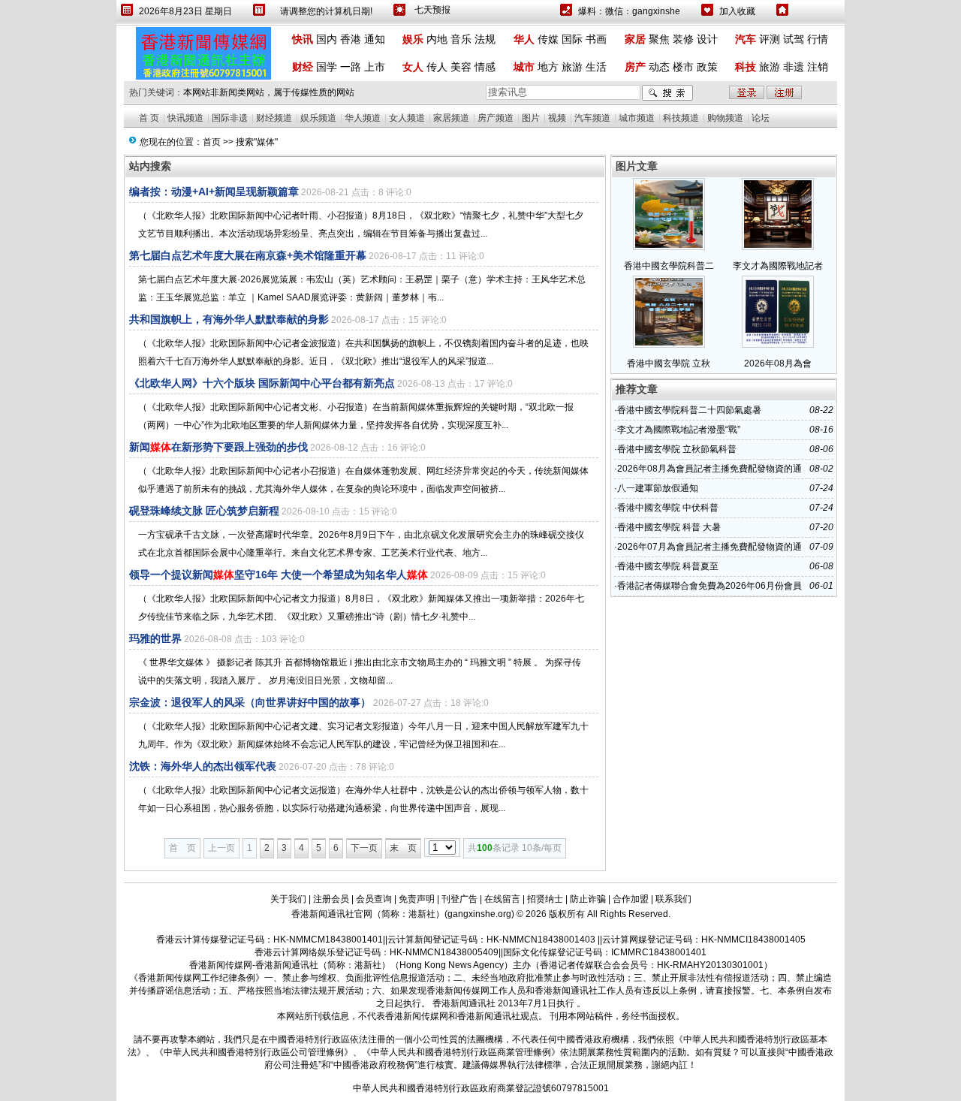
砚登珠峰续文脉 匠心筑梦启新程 (204, 511)
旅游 (572, 67)
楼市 (683, 67)
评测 (769, 39)
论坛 (761, 118)
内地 (436, 39)
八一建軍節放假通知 (657, 488)
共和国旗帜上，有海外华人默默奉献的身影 (229, 319)
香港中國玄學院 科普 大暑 (669, 527)
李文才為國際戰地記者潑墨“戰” (678, 429)
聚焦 (659, 39)
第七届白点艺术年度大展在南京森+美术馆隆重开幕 (247, 255)
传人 (436, 67)
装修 (683, 39)
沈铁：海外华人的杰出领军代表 (202, 766)
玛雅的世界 (155, 638)
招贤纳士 (545, 899)
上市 (374, 67)
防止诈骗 (588, 899)
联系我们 (673, 899)
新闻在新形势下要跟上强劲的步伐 (218, 447)
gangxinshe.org (479, 914)
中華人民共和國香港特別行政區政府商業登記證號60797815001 (481, 1088)
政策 (707, 67)
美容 (460, 67)
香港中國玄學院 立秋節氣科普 (677, 449)
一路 (350, 67)
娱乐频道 (318, 118)
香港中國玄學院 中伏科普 (667, 507)
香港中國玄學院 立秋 (668, 363)
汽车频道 (592, 118)
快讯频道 (185, 118)
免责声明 (417, 899)
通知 (374, 39)
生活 (596, 67)
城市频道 (637, 118)
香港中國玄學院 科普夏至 (667, 566)
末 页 (403, 848)
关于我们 (288, 899)
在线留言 (502, 899)
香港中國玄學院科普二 (669, 266)
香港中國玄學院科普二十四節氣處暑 (689, 410)
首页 (212, 142)
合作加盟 (631, 899)
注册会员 (331, 899)
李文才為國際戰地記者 (778, 266)
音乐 (460, 39)
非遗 (793, 67)
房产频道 (495, 118)
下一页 (364, 848)
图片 (531, 118)
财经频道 (274, 118)
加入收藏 (737, 11)
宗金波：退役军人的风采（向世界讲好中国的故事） (250, 702)
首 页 (149, 118)
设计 (707, 39)
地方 (548, 67)
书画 (596, 39)
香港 (350, 39)
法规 (485, 39)
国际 (572, 39)
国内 (326, 39)
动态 (659, 67)
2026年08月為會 (778, 363)
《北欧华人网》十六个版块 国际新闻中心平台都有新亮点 (262, 383)
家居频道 (451, 118)
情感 (485, 67)
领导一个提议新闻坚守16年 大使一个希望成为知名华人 (278, 575)
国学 (326, 67)
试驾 (793, 39)
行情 (817, 39)
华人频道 (363, 118)
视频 (557, 118)
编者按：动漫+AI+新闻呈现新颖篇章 (214, 192)
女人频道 (407, 118)
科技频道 (681, 118)
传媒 (548, 39)
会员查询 (374, 899)
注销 (817, 67)
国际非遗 (230, 118)
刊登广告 (459, 899)
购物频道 (725, 118)
